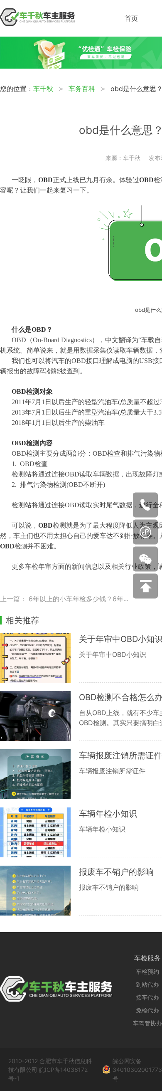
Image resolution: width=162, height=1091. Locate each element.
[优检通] (81, 66)
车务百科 (82, 88)
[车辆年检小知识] (39, 832)
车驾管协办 (147, 1023)
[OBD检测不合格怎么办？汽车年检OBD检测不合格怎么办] (39, 716)
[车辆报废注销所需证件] (39, 774)
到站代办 (147, 984)
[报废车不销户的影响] (39, 891)
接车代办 (147, 997)
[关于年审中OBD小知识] (39, 658)
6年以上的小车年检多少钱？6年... (78, 599)
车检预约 (147, 971)
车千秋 (43, 88)
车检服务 (147, 958)
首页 (131, 18)
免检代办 (147, 1010)
